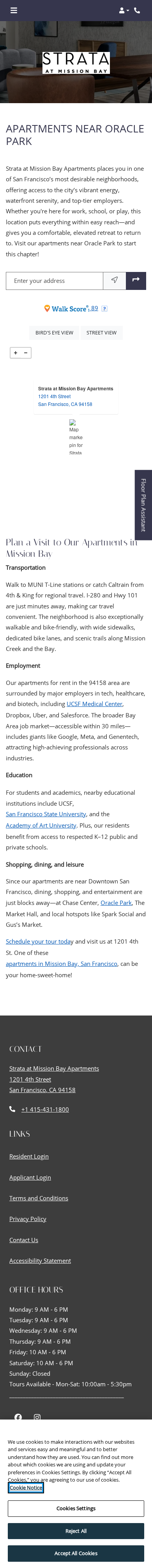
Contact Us (23, 1240)
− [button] (26, 353)
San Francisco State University (46, 814)
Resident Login (29, 1156)
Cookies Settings (76, 1508)
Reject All (76, 1530)
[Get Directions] (136, 281)
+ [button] (16, 353)
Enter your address (39, 280)
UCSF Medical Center (94, 704)
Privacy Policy (27, 1218)
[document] (76, 437)
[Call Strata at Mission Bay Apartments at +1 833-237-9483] (138, 10)
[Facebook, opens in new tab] (18, 1418)
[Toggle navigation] (13, 10)
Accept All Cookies (76, 1553)
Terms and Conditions (38, 1198)
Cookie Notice (26, 1487)
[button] (124, 10)
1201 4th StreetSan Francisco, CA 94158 (65, 400)
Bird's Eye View (57, 332)
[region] (76, 1494)
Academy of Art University (41, 825)
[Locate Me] (114, 281)
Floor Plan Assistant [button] (144, 509)
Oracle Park (116, 902)
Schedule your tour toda (38, 941)
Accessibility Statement (40, 1260)
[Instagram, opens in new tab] (37, 1418)
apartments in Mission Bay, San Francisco (61, 963)
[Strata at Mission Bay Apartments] (76, 436)
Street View (104, 332)
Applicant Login (30, 1177)
